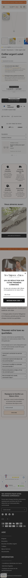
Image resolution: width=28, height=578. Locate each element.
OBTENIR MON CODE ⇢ (14, 300)
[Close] (25, 273)
